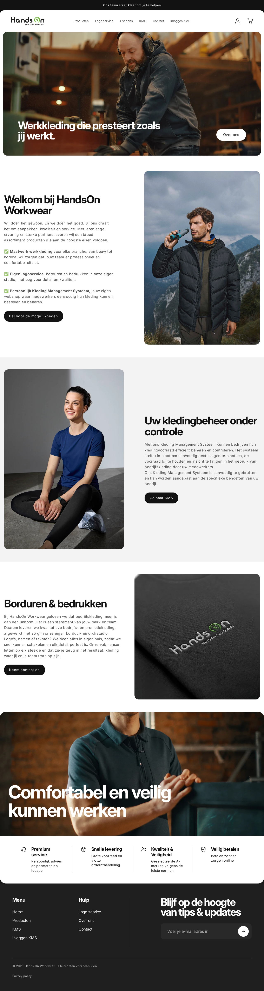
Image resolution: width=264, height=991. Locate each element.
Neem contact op (24, 670)
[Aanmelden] (243, 931)
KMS (16, 929)
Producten (21, 920)
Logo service (90, 911)
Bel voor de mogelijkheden (33, 316)
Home (17, 911)
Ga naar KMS (161, 498)
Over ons (231, 134)
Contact (85, 929)
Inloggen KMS (24, 937)
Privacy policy (22, 976)
